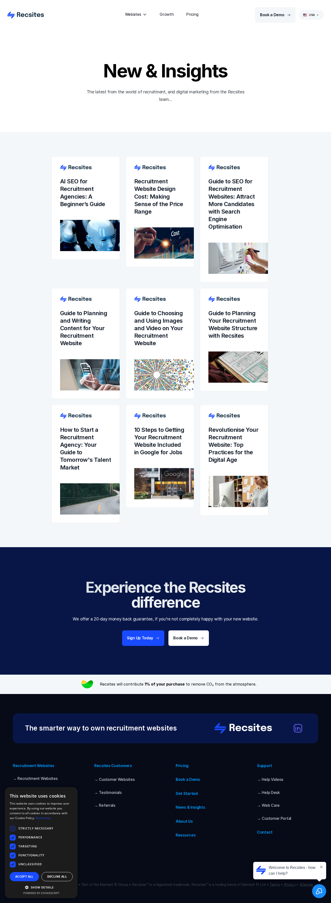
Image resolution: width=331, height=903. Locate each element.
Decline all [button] (57, 876)
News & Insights (190, 807)
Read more (43, 818)
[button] (41, 887)
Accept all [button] (24, 876)
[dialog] (41, 842)
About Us (184, 821)
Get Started (187, 793)
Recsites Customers (113, 765)
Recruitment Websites (33, 765)
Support (264, 765)
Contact (265, 832)
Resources (186, 835)
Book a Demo (188, 779)
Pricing (182, 765)
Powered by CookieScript (41, 893)
